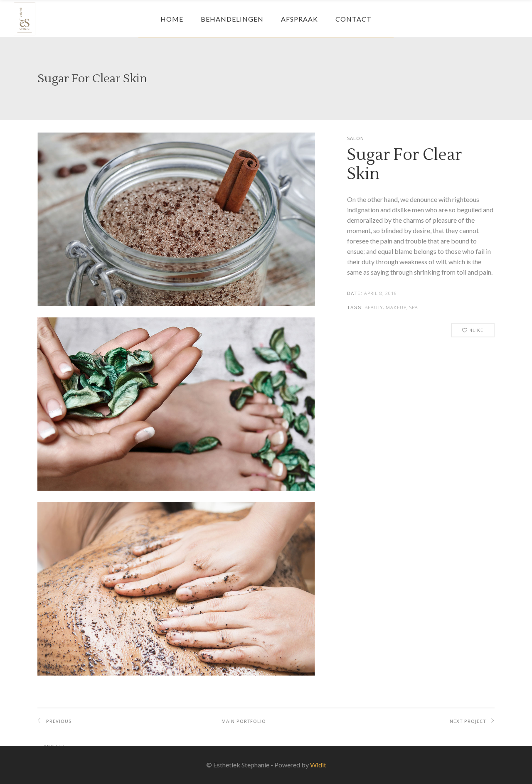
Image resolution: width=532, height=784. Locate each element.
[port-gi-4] (176, 303)
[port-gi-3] (176, 673)
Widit (318, 765)
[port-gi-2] (176, 488)
